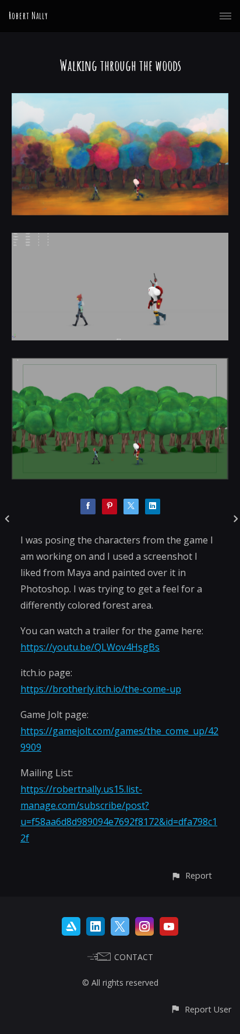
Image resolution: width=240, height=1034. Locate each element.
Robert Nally (28, 16)
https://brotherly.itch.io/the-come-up (100, 689)
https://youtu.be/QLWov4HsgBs (90, 647)
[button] (191, 875)
